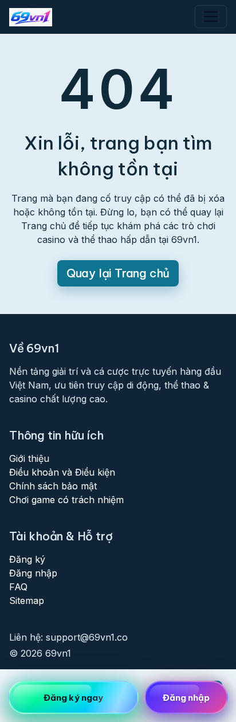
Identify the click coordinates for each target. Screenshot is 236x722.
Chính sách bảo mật (53, 486)
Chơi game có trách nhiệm (66, 499)
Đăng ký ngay (73, 697)
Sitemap (26, 600)
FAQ (18, 586)
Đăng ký (27, 559)
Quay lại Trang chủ (118, 273)
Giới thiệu (29, 458)
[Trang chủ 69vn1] (30, 17)
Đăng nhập (33, 573)
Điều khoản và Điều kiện (62, 472)
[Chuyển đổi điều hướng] (211, 16)
